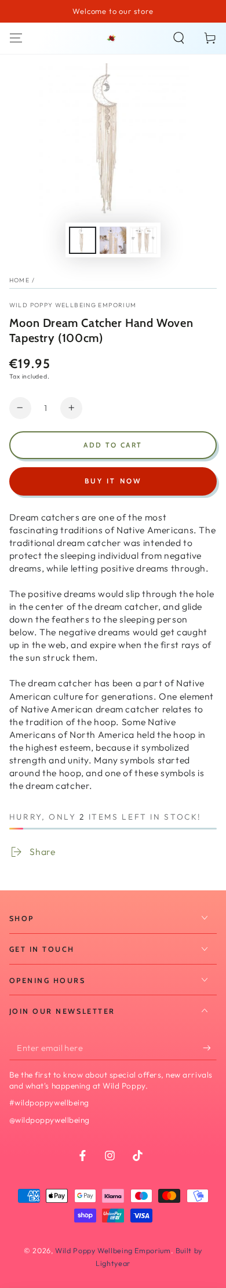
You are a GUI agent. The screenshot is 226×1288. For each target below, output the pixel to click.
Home (19, 280)
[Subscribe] (210, 1048)
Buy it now (113, 480)
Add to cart (112, 445)
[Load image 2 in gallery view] (113, 240)
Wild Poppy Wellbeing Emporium (73, 305)
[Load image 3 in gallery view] (143, 240)
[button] (179, 38)
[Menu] (16, 38)
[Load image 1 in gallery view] (82, 240)
